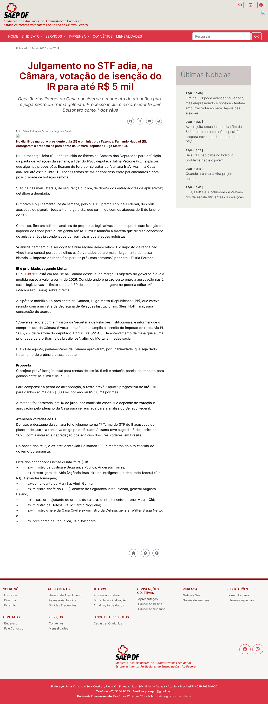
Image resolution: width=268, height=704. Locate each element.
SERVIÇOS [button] (54, 36)
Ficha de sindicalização (110, 600)
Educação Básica (150, 604)
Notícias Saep (192, 595)
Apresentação (148, 599)
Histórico (10, 595)
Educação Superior (151, 609)
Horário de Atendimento (65, 595)
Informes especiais (241, 600)
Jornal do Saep (238, 595)
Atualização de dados (109, 605)
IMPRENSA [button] (78, 36)
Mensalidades (58, 628)
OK (256, 36)
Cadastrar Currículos (108, 623)
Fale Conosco (13, 628)
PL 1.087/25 (29, 274)
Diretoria (10, 600)
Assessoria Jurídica (62, 600)
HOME (13, 36)
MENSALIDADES (129, 36)
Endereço (11, 623)
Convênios (56, 623)
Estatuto (10, 605)
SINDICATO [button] (31, 36)
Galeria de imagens (196, 600)
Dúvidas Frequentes (63, 605)
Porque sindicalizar (107, 595)
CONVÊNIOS (103, 36)
